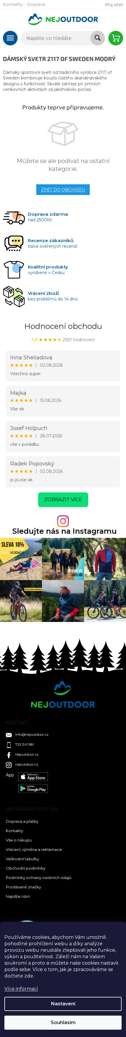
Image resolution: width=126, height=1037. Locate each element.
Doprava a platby (22, 821)
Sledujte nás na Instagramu (64, 531)
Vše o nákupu (19, 840)
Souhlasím (63, 1022)
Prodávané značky (23, 887)
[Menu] (10, 38)
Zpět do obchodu (63, 189)
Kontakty (13, 4)
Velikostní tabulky (22, 858)
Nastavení (63, 1004)
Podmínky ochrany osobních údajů (38, 877)
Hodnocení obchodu (63, 326)
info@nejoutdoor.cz (32, 734)
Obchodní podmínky (25, 868)
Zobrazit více (63, 499)
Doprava (36, 4)
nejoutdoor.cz (26, 764)
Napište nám (18, 896)
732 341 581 (24, 744)
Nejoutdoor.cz (27, 754)
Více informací (21, 989)
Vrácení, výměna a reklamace (34, 849)
